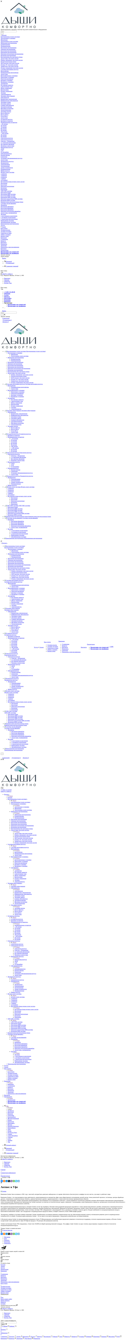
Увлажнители (18, 984)
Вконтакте (7, 278)
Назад (11, 796)
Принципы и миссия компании (10, 1282)
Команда (3, 1275)
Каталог (10, 797)
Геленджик (11, 1115)
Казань (10, 1120)
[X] (9, 1181)
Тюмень (10, 1140)
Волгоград (11, 1112)
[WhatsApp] (14, 1181)
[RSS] (1, 1183)
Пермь (9, 1131)
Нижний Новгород (13, 1126)
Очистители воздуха (17, 944)
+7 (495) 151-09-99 (6, 790)
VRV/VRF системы (16, 1022)
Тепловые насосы (20, 908)
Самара (10, 1134)
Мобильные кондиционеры (23, 814)
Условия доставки (6, 1288)
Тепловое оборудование (18, 886)
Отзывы (3, 1303)
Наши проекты (5, 1300)
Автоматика (18, 870)
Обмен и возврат (6, 1291)
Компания (11, 1084)
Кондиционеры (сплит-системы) (20, 802)
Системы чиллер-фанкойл (18, 1037)
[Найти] (2, 33)
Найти (2, 1324)
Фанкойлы (18, 1042)
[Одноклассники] (4, 1181)
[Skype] (16, 1181)
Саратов (10, 1137)
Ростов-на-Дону (12, 1132)
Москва (10, 1124)
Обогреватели (19, 891)
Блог (2, 1297)
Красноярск (11, 1123)
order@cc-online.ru (7, 274)
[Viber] (11, 1181)
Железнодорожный (13, 1118)
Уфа (9, 1142)
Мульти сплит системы (18, 997)
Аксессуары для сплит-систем (23, 833)
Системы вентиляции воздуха (20, 847)
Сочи (9, 1139)
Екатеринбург (12, 1117)
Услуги (3, 1268)
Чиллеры (17, 1054)
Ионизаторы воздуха (21, 959)
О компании (4, 1274)
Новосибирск (12, 1128)
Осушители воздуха (17, 919)
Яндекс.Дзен (8, 283)
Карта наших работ (6, 1299)
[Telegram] (19, 1181)
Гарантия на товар (6, 1289)
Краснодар (11, 1121)
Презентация (11, 1100)
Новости (3, 1302)
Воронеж (10, 1114)
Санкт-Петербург (13, 1135)
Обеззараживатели (20, 969)
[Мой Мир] (7, 1181)
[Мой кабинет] (1, 756)
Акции (3, 1266)
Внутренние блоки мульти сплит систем (26, 1009)
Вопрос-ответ (5, 1293)
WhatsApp (7, 281)
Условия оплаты (5, 1286)
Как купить (11, 1072)
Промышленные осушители (23, 925)
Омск (9, 1129)
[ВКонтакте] (2, 1181)
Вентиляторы (18, 852)
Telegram (6, 280)
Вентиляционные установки (23, 860)
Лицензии (4, 1280)
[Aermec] (3, 1191)
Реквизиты (4, 1278)
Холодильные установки (22, 807)
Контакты (3, 1277)
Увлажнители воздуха (17, 980)
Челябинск (11, 1110)
